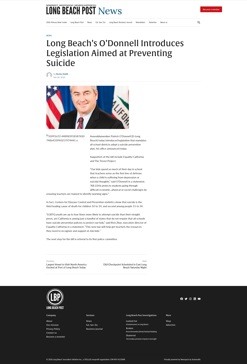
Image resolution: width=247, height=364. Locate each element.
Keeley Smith (62, 73)
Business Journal (94, 329)
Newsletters (140, 22)
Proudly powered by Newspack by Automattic (182, 359)
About (49, 321)
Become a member (211, 9)
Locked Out (137, 323)
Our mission (52, 325)
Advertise (152, 22)
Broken (141, 330)
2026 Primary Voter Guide (56, 22)
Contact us (51, 333)
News (89, 22)
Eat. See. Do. (101, 22)
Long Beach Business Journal (120, 22)
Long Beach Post (77, 22)
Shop (168, 321)
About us (163, 22)
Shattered (141, 337)
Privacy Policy (53, 329)
